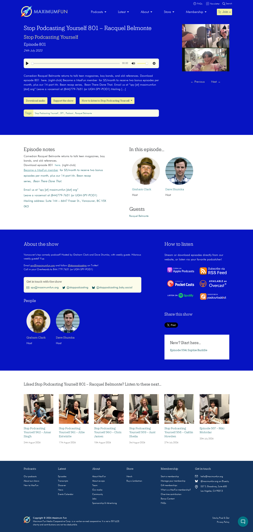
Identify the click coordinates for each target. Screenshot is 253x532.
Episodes (62, 476)
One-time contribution (171, 494)
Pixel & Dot (224, 518)
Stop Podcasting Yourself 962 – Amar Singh (37, 432)
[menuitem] (98, 12)
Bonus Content (167, 499)
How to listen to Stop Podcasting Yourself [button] (106, 100)
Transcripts (63, 481)
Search (228, 4)
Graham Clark (141, 189)
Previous (198, 81)
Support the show (63, 100)
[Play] (27, 63)
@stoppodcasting (77, 265)
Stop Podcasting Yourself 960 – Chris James (107, 432)
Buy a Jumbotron (134, 481)
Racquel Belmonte (83, 113)
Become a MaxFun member (41, 170)
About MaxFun (99, 476)
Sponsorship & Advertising (104, 503)
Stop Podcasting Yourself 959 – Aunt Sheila (142, 432)
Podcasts (97, 12)
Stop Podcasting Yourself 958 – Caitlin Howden (178, 432)
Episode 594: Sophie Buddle (188, 350)
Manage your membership (173, 481)
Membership (194, 12)
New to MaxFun (31, 485)
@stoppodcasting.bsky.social (114, 287)
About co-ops (98, 481)
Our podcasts (30, 476)
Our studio (97, 490)
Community (97, 494)
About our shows (31, 481)
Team (94, 485)
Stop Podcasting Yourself (51, 37)
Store (167, 12)
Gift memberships (169, 485)
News (60, 490)
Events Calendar (65, 494)
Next (216, 81)
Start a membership (170, 476)
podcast (70, 113)
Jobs (94, 499)
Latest (122, 12)
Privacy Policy (223, 522)
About (145, 12)
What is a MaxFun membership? (176, 490)
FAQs (163, 503)
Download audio (35, 100)
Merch (129, 476)
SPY (62, 113)
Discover (62, 485)
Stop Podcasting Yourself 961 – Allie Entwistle (72, 432)
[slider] (75, 63)
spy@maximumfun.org (42, 265)
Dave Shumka (174, 189)
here (57, 165)
